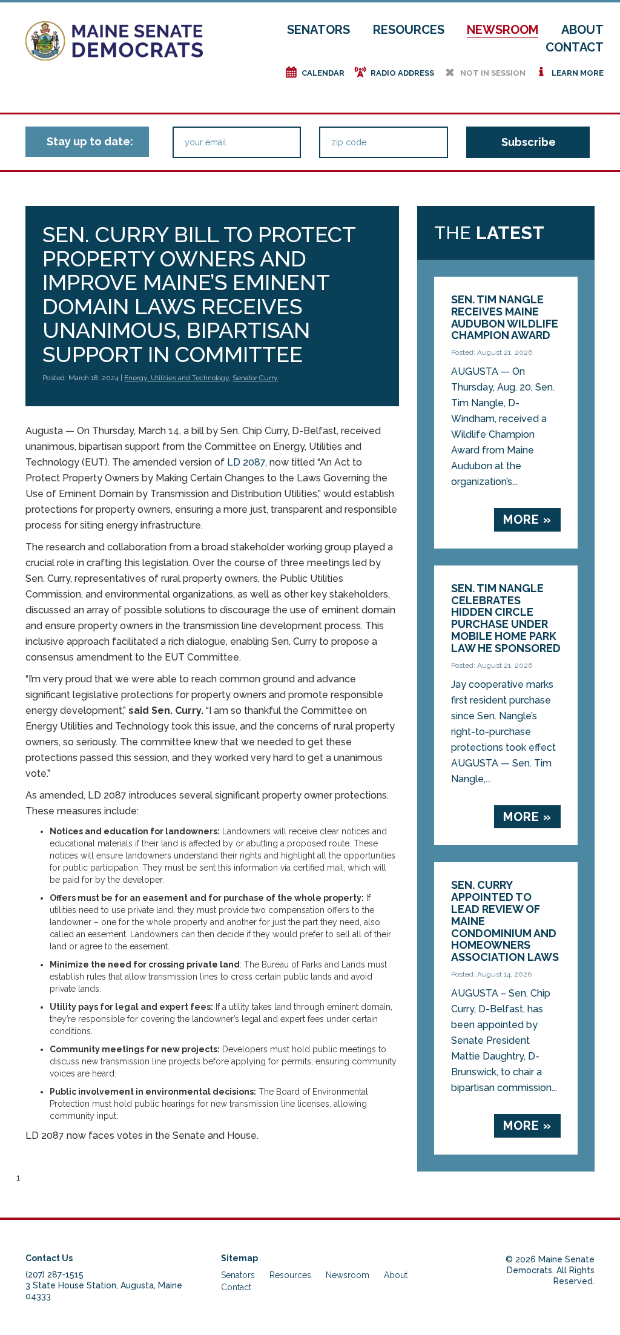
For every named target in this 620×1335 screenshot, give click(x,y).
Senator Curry (255, 378)
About (582, 29)
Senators (318, 29)
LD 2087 (246, 462)
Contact (575, 47)
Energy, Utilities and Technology (176, 378)
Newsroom (502, 29)
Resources (408, 29)
